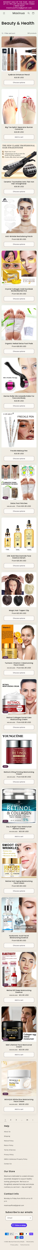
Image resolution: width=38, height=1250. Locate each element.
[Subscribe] (30, 1218)
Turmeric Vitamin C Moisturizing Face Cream (19, 664)
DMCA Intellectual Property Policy (15, 1159)
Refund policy (30, 1241)
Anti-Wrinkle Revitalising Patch (19, 236)
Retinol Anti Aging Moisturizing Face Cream (18, 882)
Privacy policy (14, 1244)
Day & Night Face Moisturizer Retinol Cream (19, 828)
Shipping (7, 1136)
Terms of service (24, 1244)
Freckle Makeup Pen (18, 451)
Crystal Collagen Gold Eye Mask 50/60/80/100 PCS (19, 290)
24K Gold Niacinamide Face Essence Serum (19, 557)
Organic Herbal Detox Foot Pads (19, 343)
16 (27, 1120)
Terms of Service (10, 1150)
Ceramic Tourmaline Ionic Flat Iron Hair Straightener (19, 183)
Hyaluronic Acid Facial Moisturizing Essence (19, 937)
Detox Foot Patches (19, 503)
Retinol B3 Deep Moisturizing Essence (19, 991)
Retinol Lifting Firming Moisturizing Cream (19, 773)
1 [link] (5, 1120)
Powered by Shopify (18, 1241)
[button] (4, 13)
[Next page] (33, 1120)
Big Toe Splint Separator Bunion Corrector (19, 128)
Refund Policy (9, 1141)
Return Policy (8, 1145)
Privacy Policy (9, 1154)
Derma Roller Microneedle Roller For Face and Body (19, 397)
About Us (7, 1131)
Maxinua (11, 1241)
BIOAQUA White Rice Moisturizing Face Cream (19, 1100)
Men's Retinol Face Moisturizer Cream (19, 1046)
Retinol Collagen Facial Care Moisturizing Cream (19, 718)
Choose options (19, 82)
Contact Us (8, 1164)
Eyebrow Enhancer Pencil (19, 75)
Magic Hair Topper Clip (19, 610)
